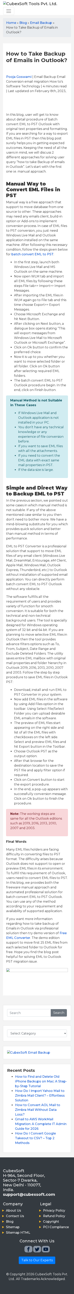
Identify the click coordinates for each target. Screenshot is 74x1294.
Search (58, 1013)
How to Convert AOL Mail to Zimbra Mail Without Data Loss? (37, 1109)
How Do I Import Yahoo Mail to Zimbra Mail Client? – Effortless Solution (40, 1095)
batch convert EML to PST (32, 254)
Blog (9, 1221)
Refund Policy (54, 1216)
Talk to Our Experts (37, 1260)
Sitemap (13, 1227)
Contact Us (15, 1216)
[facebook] (28, 1249)
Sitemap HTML (18, 1232)
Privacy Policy (54, 1210)
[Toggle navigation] (8, 11)
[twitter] (37, 1249)
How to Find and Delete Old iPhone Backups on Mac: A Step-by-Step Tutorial (41, 1081)
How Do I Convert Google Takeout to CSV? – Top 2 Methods (35, 1138)
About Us (13, 1210)
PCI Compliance (56, 1227)
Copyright (51, 1221)
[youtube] (46, 1249)
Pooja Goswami (19, 77)
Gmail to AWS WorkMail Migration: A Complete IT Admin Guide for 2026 (41, 1124)
